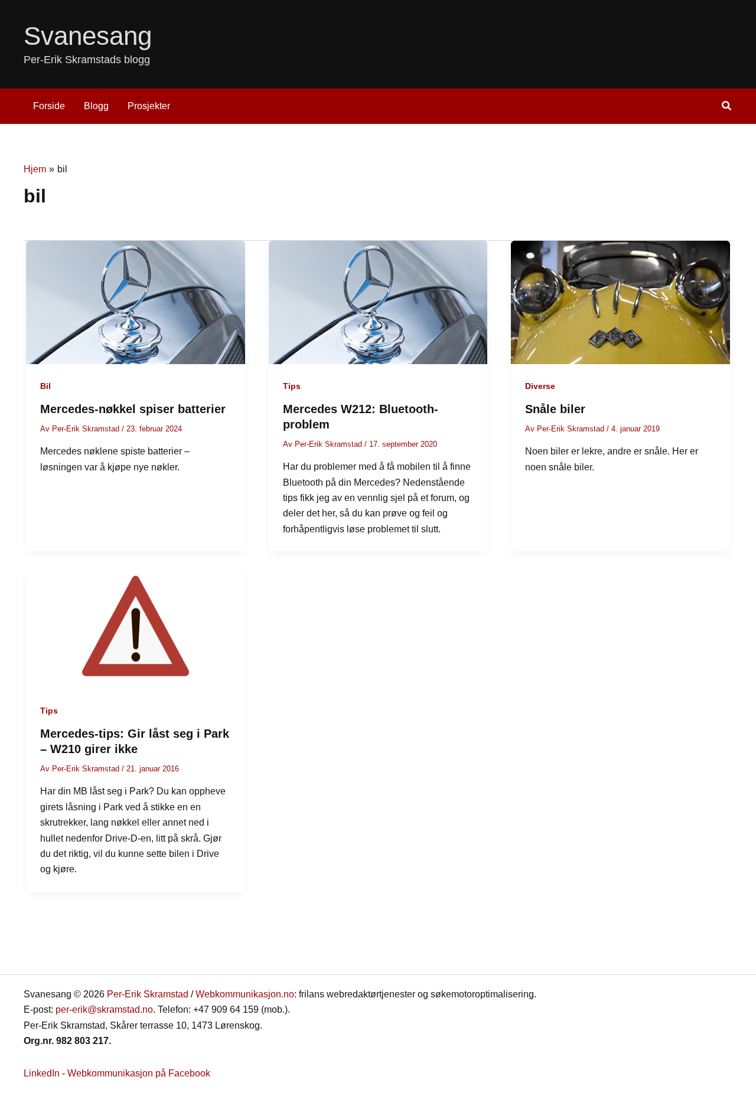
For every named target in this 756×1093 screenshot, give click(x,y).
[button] (727, 107)
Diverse (540, 386)
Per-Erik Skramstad (147, 994)
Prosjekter (149, 106)
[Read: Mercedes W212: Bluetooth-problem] (378, 302)
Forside (49, 106)
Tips (292, 386)
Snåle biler (555, 408)
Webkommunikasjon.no (244, 994)
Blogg (96, 106)
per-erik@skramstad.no (104, 1009)
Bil (45, 386)
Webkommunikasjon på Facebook (138, 1073)
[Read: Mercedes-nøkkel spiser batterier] (135, 302)
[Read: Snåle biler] (620, 302)
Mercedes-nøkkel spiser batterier (133, 408)
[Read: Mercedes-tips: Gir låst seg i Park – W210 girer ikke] (135, 626)
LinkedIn (42, 1073)
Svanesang (88, 35)
